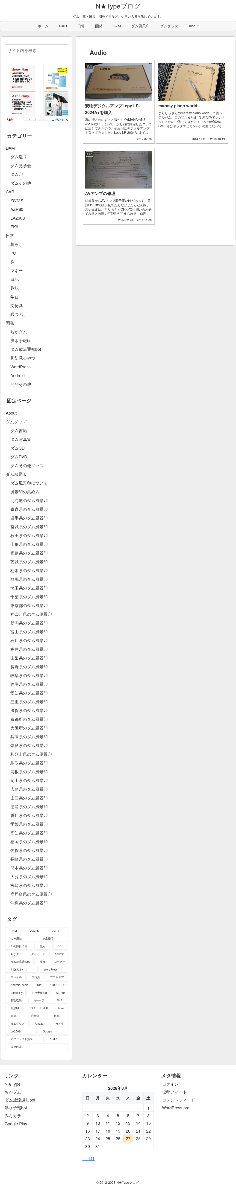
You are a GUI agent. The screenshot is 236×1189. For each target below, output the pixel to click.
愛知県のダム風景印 (29, 693)
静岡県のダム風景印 (29, 684)
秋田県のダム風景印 (29, 535)
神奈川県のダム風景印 (31, 614)
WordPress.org (175, 1108)
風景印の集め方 (24, 491)
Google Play (16, 1123)
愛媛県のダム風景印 (29, 824)
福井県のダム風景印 (29, 649)
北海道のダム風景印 (29, 500)
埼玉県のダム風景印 (29, 588)
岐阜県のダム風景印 (29, 675)
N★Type (13, 1084)
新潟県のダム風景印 (29, 623)
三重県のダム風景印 (29, 701)
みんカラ (13, 1115)
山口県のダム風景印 (29, 798)
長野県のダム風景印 (29, 666)
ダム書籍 (18, 430)
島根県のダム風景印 (29, 771)
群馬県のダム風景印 (29, 579)
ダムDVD (18, 456)
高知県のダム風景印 (29, 833)
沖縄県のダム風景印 (29, 903)
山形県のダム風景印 (29, 544)
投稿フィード (174, 1092)
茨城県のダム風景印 (29, 561)
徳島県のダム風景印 (29, 806)
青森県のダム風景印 (29, 509)
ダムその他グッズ (27, 465)
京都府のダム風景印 (29, 719)
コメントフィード (178, 1100)
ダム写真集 (20, 439)
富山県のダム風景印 (29, 631)
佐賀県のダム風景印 (29, 850)
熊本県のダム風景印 (29, 868)
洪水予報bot (16, 1108)
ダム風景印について (29, 483)
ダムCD (17, 448)
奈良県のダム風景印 (29, 745)
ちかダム (13, 1092)
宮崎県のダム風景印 (29, 885)
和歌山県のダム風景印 (31, 754)
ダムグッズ (16, 421)
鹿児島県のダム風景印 (31, 894)
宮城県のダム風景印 (29, 526)
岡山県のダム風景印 (29, 780)
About (11, 413)
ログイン (170, 1084)
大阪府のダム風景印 (29, 728)
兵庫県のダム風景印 (29, 736)
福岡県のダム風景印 (29, 841)
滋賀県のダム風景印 (29, 710)
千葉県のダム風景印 (29, 596)
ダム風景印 (16, 474)
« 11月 (88, 1158)
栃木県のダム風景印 (29, 570)
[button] (64, 50)
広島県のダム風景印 (29, 789)
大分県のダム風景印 (29, 876)
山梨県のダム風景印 (29, 658)
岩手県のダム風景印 (29, 518)
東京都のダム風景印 (29, 605)
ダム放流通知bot (20, 1100)
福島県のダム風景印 (29, 553)
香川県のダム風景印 (29, 815)
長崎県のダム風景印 (29, 859)
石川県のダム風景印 (29, 640)
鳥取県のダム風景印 (29, 763)
